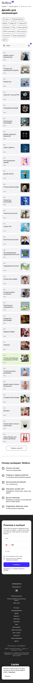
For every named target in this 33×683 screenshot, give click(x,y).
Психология (6, 35)
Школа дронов (22, 27)
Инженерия (6, 27)
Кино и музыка (21, 31)
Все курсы (6, 19)
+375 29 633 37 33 (16, 584)
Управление (22, 23)
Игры (13, 27)
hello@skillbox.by (16, 587)
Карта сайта (16, 603)
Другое (5, 40)
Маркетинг (13, 23)
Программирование (17, 19)
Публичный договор (16, 596)
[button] (7, 545)
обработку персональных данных (14, 559)
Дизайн (5, 23)
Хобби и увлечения (9, 31)
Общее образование (19, 35)
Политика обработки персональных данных (16, 599)
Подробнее (11, 672)
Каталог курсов (13, 6)
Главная (4, 6)
